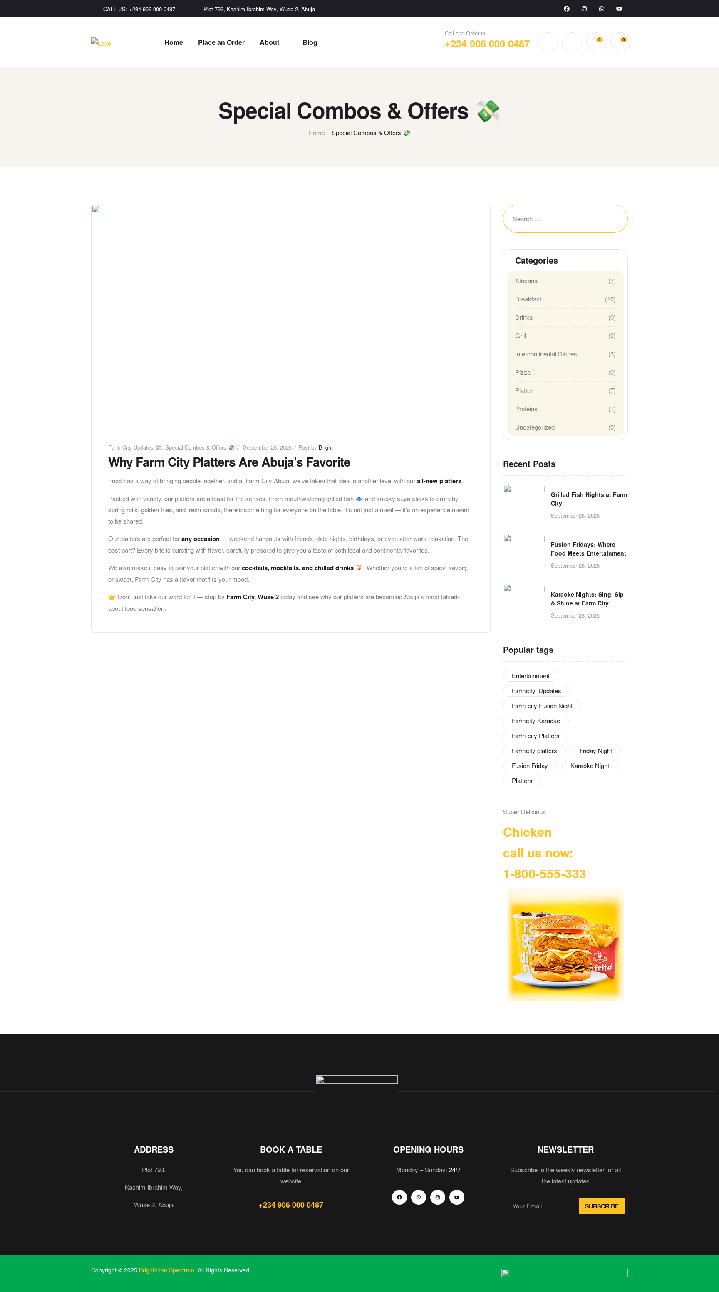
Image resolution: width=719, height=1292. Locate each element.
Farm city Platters (536, 735)
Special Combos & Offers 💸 (200, 447)
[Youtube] (619, 8)
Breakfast (528, 298)
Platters (522, 780)
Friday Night (596, 750)
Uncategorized (535, 426)
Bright (326, 447)
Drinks (524, 317)
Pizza (523, 372)
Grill (520, 335)
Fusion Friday (530, 765)
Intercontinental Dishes (546, 353)
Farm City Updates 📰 (135, 447)
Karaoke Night (589, 765)
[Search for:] (546, 218)
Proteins (526, 408)
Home (316, 132)
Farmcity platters (534, 750)
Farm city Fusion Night (542, 705)
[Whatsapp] (601, 8)
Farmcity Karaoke (536, 720)
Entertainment (531, 675)
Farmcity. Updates (536, 690)
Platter (524, 390)
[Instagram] (584, 8)
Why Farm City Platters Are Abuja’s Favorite (229, 461)
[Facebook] (566, 8)
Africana (526, 280)
